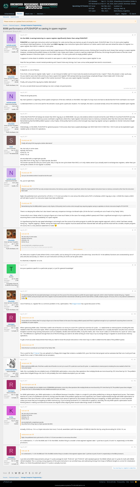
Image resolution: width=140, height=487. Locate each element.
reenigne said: (25, 363)
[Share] (132, 35)
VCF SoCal (92, 6)
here (34, 21)
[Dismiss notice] (135, 21)
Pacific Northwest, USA (12, 85)
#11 (135, 359)
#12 (135, 381)
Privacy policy (121, 482)
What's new (29, 14)
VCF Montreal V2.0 (95, 4)
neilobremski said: (27, 318)
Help (127, 482)
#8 (135, 265)
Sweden (16, 424)
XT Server (36, 353)
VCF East (91, 8)
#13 (135, 407)
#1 (135, 35)
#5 (135, 136)
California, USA (14, 376)
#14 (135, 447)
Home (132, 482)
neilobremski (8, 31)
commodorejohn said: (28, 384)
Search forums (15, 17)
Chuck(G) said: (26, 140)
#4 (135, 114)
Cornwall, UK (15, 331)
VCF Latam (92, 11)
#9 (135, 291)
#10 (135, 314)
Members (40, 14)
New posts (6, 17)
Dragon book (76, 304)
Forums (19, 14)
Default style (8, 482)
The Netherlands (13, 153)
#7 (135, 230)
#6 (135, 169)
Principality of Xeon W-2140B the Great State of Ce (11, 285)
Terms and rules (111, 482)
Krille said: (24, 451)
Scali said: (24, 234)
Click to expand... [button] (78, 249)
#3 (135, 92)
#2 (135, 66)
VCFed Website (9, 14)
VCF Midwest (93, 1)
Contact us (102, 482)
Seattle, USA (15, 52)
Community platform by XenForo (70, 485)
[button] (34, 13)
